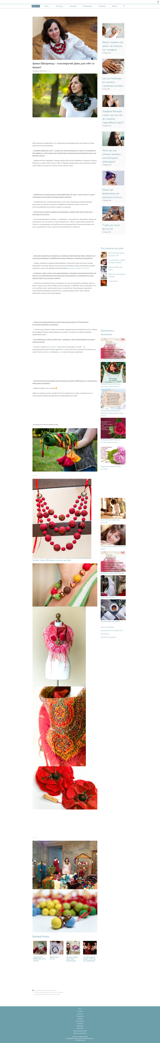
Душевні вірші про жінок (110, 621)
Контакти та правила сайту (80, 1036)
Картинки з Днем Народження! (112, 360)
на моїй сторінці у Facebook (78, 268)
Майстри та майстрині (80, 1033)
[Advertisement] (64, 129)
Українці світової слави (80, 1031)
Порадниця (87, 6)
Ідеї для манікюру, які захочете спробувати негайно (112, 82)
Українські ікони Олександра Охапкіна (47, 994)
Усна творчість (80, 1021)
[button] (124, 6)
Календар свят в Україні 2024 (111, 630)
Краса (47, 6)
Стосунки (59, 6)
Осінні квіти (113, 281)
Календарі (105, 634)
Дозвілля (102, 6)
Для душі (73, 6)
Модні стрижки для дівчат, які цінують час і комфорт (112, 46)
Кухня (114, 6)
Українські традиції (108, 637)
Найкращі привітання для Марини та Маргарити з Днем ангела (112, 413)
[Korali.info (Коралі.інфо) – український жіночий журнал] (36, 6)
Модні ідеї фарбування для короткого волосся (112, 193)
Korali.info (82, 1040)
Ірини (55, 143)
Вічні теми (80, 1028)
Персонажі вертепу (108, 597)
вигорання (52, 347)
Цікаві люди (52, 990)
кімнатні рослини (89, 1038)
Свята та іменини (107, 627)
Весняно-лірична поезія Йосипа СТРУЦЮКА (49, 992)
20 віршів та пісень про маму (58, 560)
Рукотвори (44, 990)
